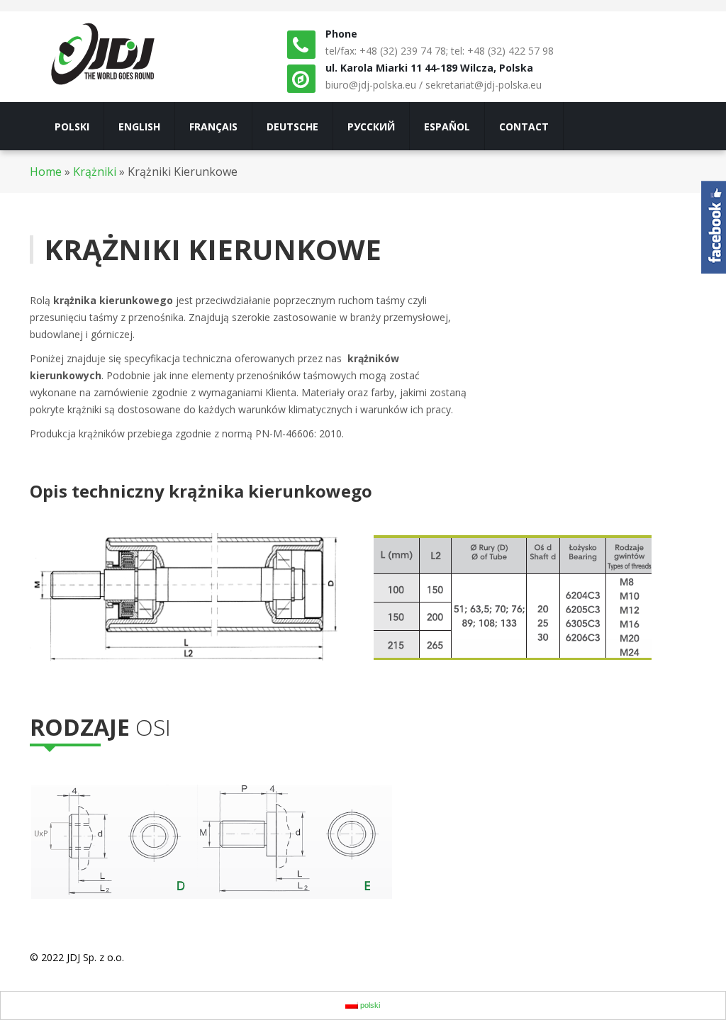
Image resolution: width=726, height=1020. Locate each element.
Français (213, 126)
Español (447, 126)
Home (46, 171)
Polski (72, 126)
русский (371, 126)
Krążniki (94, 171)
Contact (524, 126)
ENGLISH (139, 126)
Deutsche (292, 126)
